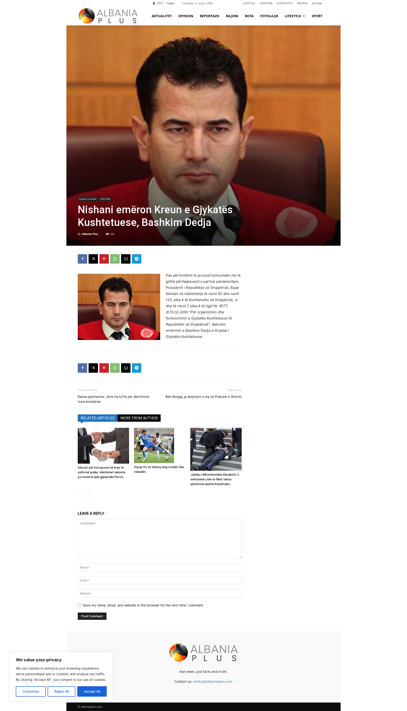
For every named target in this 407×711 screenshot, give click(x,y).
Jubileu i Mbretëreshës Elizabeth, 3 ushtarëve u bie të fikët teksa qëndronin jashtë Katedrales (214, 479)
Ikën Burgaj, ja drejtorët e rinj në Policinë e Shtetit (203, 397)
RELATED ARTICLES (98, 418)
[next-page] (88, 493)
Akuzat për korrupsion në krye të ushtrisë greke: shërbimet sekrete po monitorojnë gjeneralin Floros (101, 472)
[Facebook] (82, 259)
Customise (31, 691)
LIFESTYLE (249, 3)
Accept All (92, 691)
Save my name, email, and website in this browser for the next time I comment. (143, 605)
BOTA (249, 16)
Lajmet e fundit (87, 198)
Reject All (61, 691)
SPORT (317, 16)
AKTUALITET (162, 16)
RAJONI (232, 16)
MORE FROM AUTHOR (139, 418)
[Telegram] (136, 259)
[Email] (125, 259)
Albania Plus (90, 234)
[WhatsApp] (115, 259)
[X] (93, 259)
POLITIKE (105, 198)
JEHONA (317, 3)
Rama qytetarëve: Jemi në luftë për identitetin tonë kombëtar (113, 399)
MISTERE (302, 3)
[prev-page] (81, 493)
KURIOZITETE (285, 3)
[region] (61, 677)
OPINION (185, 16)
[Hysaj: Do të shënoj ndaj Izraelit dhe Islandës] (159, 445)
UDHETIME (266, 3)
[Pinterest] (104, 259)
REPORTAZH (209, 16)
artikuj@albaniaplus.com (212, 681)
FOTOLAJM (269, 16)
